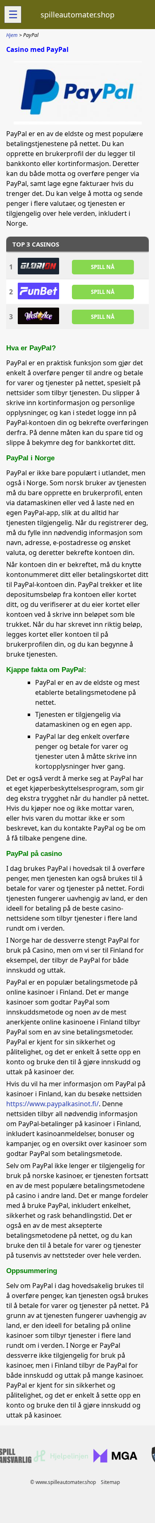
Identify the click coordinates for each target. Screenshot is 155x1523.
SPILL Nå (102, 267)
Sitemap (110, 1482)
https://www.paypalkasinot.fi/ (52, 1103)
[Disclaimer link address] (60, 1460)
